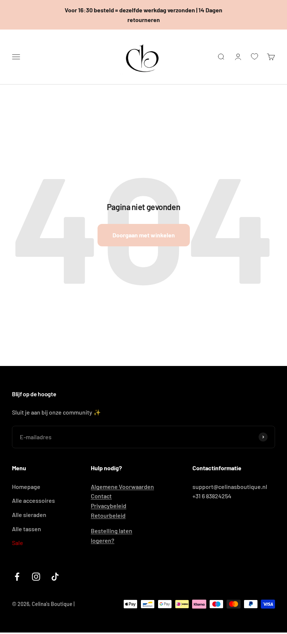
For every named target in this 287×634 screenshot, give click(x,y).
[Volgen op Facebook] (17, 577)
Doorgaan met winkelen (143, 234)
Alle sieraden (29, 514)
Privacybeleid (108, 505)
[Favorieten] (254, 56)
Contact (101, 495)
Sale (17, 542)
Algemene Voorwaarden (122, 486)
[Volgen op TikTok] (55, 577)
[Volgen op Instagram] (36, 577)
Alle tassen (26, 528)
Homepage (26, 486)
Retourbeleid (108, 515)
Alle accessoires (33, 500)
